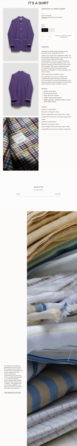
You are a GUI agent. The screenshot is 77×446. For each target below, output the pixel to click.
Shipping (44, 17)
